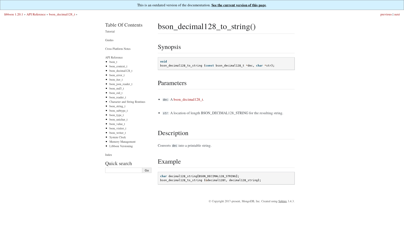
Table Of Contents (123, 24)
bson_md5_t (116, 88)
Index (108, 155)
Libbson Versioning (121, 146)
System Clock (117, 137)
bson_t (113, 62)
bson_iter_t (116, 79)
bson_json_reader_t (120, 84)
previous (386, 14)
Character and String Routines (127, 102)
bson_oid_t (115, 93)
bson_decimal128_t (62, 14)
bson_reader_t (117, 97)
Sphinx (282, 201)
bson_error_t (117, 75)
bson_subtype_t (118, 111)
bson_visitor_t (117, 128)
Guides (109, 40)
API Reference (36, 14)
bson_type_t (116, 115)
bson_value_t (117, 124)
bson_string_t (117, 106)
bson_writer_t (117, 133)
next (397, 14)
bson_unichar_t (118, 119)
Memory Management (122, 142)
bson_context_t (118, 66)
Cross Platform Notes (117, 49)
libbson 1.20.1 (13, 14)
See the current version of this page (238, 5)
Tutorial (110, 31)
